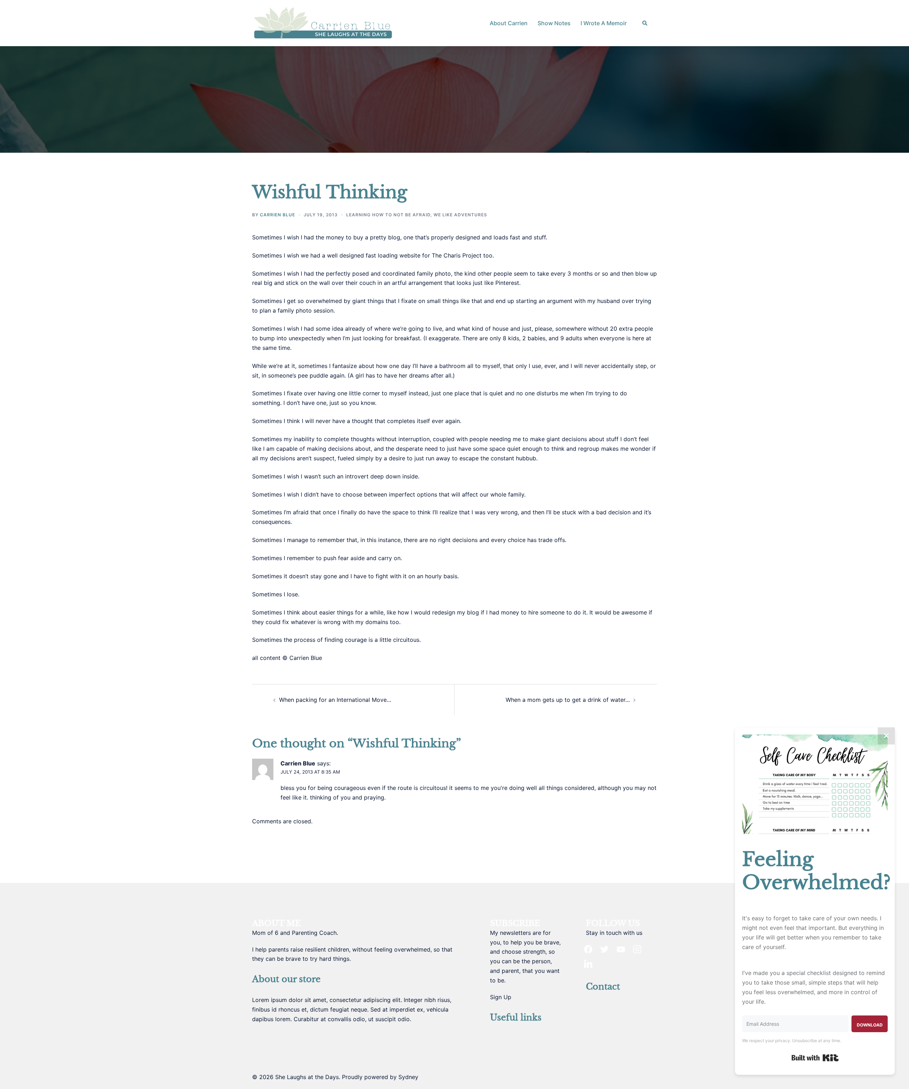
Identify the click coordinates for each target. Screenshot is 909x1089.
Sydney (408, 1076)
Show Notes (554, 23)
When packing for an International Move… (335, 699)
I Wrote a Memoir (604, 23)
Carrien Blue (277, 214)
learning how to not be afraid (388, 214)
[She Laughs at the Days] (323, 22)
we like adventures (460, 214)
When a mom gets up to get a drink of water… (568, 699)
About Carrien (509, 23)
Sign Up (500, 997)
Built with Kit (815, 1057)
